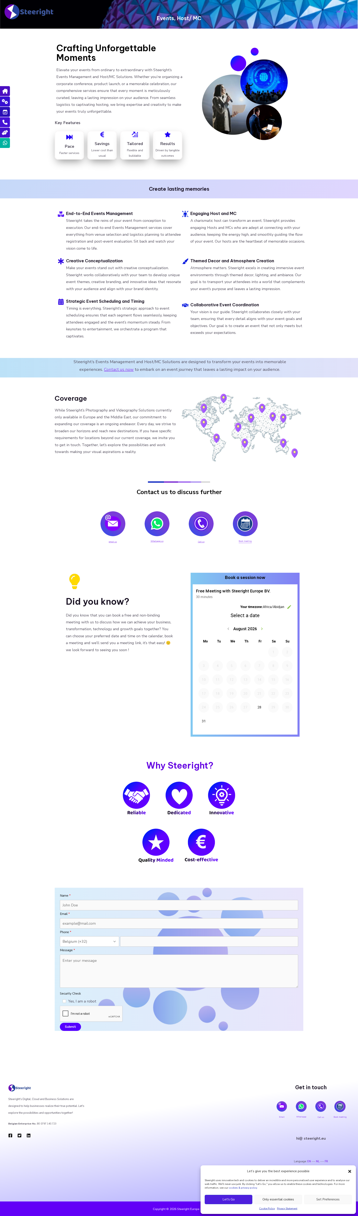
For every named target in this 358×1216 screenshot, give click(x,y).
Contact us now (119, 369)
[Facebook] (10, 1135)
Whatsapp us (157, 541)
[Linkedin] (29, 1135)
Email (281, 1117)
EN (338, 12)
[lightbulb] (74, 581)
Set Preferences (328, 1199)
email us (113, 541)
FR (352, 12)
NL (346, 12)
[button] (350, 1171)
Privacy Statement (287, 1208)
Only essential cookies (278, 1199)
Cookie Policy (267, 1208)
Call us (201, 541)
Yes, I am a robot (82, 1001)
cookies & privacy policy (243, 1187)
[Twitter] (19, 1135)
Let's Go (229, 1199)
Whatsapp (301, 1116)
